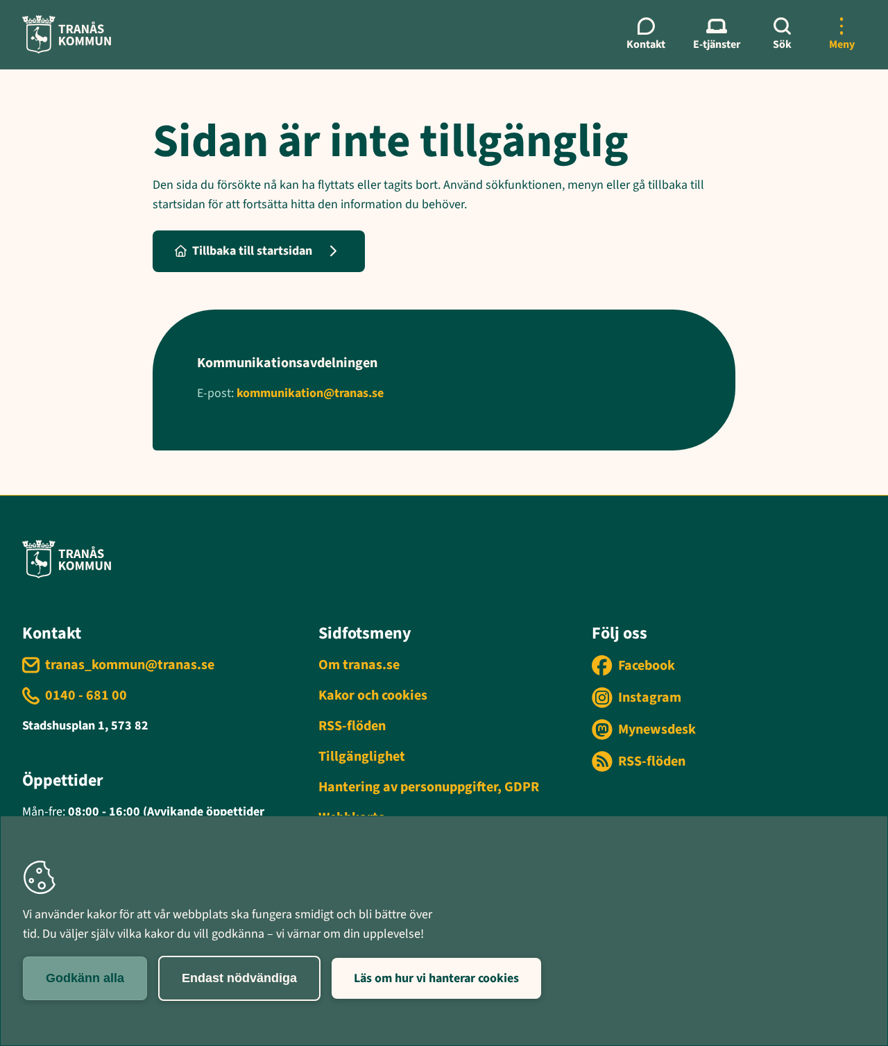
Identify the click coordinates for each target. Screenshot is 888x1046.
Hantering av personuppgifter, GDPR (428, 787)
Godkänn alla (85, 978)
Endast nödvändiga (239, 978)
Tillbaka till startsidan (252, 251)
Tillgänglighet (361, 756)
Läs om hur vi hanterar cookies (436, 978)
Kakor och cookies (372, 695)
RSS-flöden (352, 726)
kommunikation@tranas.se (310, 393)
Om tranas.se (359, 665)
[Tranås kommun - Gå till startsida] (66, 34)
